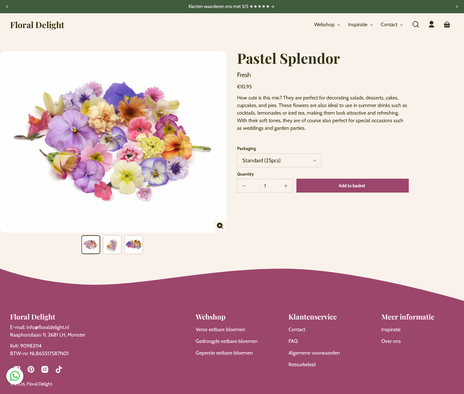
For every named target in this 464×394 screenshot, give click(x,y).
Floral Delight (39, 384)
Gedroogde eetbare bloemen (227, 341)
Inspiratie (391, 329)
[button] (416, 24)
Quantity (245, 173)
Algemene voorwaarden (314, 353)
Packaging (246, 148)
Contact (297, 329)
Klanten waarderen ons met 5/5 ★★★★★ (229, 6)
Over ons (391, 341)
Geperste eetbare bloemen (224, 353)
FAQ (293, 341)
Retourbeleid (302, 364)
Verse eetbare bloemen (220, 329)
